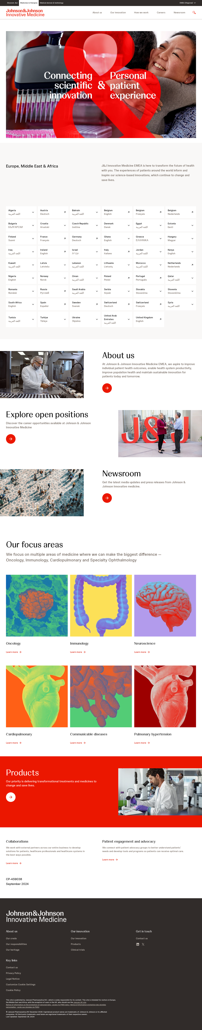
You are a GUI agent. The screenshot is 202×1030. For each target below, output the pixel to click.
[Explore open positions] (160, 433)
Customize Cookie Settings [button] (20, 984)
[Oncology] (37, 606)
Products (22, 772)
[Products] (160, 791)
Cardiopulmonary (19, 734)
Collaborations (17, 841)
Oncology (13, 643)
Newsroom (179, 12)
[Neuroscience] (165, 606)
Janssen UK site (79, 1002)
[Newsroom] (42, 492)
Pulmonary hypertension (152, 734)
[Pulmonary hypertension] (165, 696)
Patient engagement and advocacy (129, 841)
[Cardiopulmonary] (37, 696)
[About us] (42, 374)
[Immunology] (101, 606)
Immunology (79, 643)
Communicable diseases (88, 734)
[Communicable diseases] (101, 696)
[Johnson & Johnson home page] (25, 12)
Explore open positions (47, 414)
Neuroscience (144, 643)
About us (118, 355)
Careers (161, 12)
